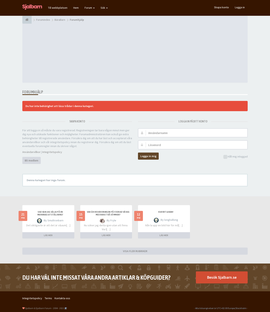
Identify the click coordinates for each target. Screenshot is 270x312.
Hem (76, 7)
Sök (103, 7)
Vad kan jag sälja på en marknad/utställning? (50, 213)
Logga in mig (148, 156)
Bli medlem (31, 160)
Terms (48, 298)
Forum (89, 7)
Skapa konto (221, 7)
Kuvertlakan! (165, 211)
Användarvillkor (31, 152)
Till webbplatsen (57, 7)
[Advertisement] (135, 53)
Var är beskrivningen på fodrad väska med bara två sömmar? (108, 213)
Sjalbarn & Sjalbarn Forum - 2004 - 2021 (44, 308)
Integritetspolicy (52, 152)
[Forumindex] (27, 20)
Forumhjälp (32, 92)
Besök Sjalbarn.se (222, 277)
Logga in (240, 7)
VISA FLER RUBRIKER (135, 251)
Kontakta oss (62, 298)
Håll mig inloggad (238, 156)
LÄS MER (48, 235)
